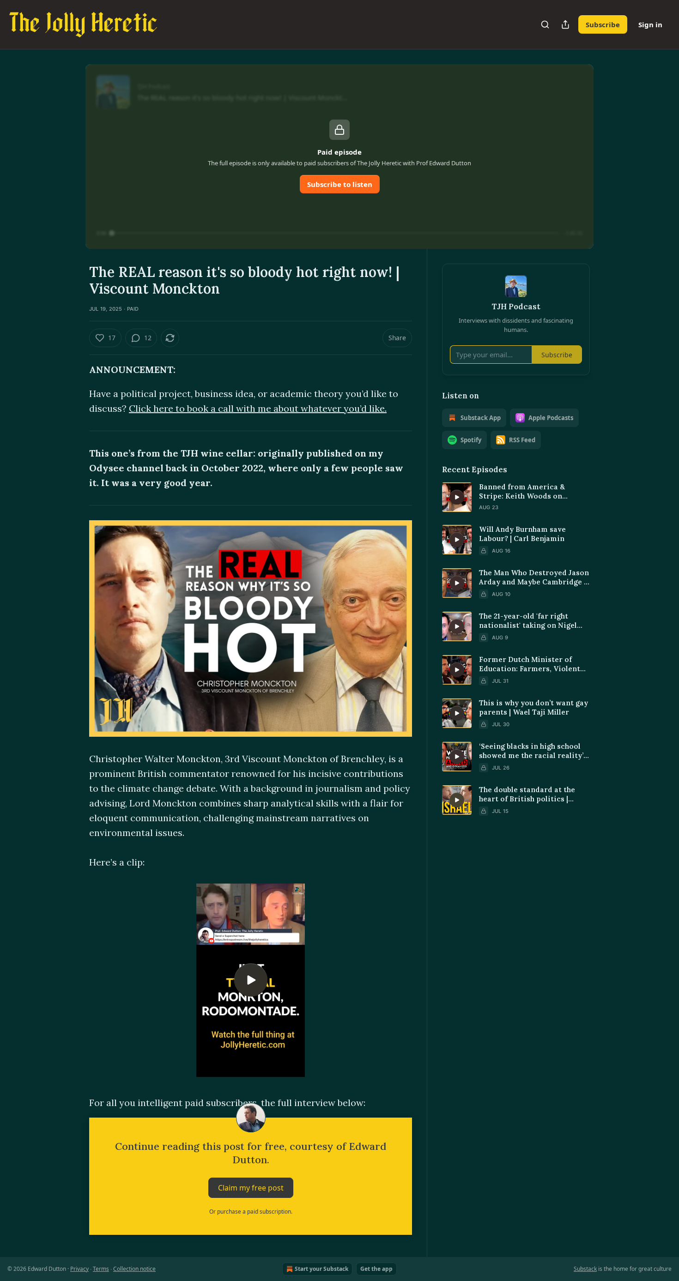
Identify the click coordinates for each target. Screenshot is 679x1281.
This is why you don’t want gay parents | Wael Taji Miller (533, 707)
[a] (250, 980)
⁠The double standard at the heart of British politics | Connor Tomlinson (527, 794)
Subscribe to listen (339, 184)
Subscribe (603, 24)
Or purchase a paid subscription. (250, 1211)
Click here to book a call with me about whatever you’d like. (258, 408)
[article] (516, 497)
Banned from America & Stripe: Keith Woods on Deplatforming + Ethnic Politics (522, 491)
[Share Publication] (565, 24)
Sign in (650, 24)
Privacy (79, 1269)
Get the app (376, 1269)
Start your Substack (321, 1269)
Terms (101, 1269)
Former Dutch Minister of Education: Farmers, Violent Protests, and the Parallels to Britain (531, 664)
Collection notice (134, 1269)
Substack (585, 1269)
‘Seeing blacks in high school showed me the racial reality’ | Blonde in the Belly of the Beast (533, 751)
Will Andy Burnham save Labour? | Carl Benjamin (522, 534)
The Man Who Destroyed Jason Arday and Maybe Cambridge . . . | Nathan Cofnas (534, 577)
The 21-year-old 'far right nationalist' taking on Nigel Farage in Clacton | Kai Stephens (528, 621)
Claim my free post (251, 1188)
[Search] (545, 24)
